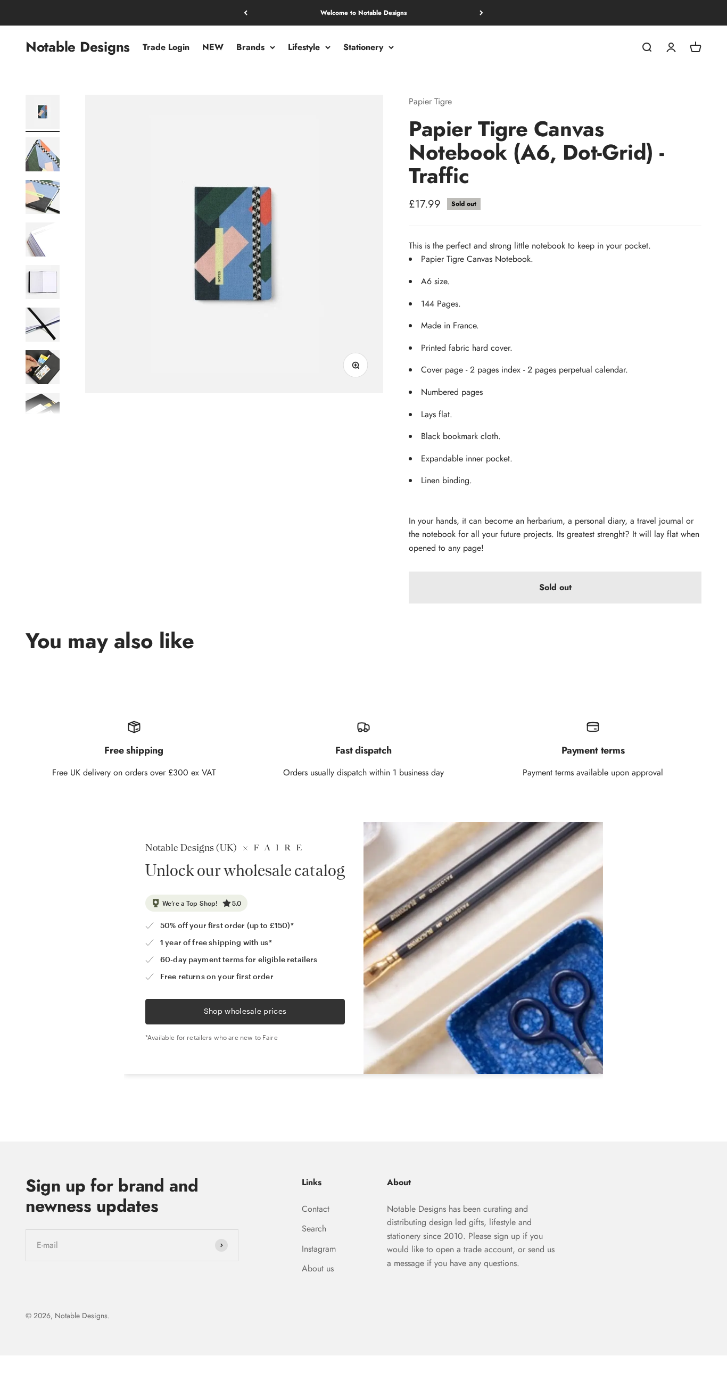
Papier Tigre (430, 101)
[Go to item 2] (43, 156)
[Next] (481, 12)
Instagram (319, 1249)
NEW (213, 47)
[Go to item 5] (43, 283)
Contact (315, 1209)
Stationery (363, 47)
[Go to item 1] (43, 113)
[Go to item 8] (43, 411)
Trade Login (166, 47)
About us (318, 1268)
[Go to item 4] (43, 241)
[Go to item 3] (43, 198)
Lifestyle (304, 47)
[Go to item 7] (43, 368)
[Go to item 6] (43, 326)
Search (314, 1228)
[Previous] (245, 12)
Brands (250, 47)
